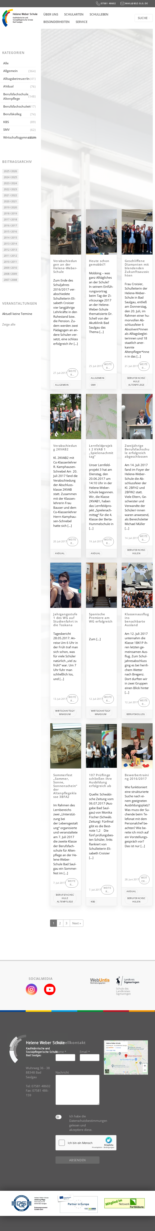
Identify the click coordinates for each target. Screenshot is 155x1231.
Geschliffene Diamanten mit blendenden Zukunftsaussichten (137, 268)
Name (61, 1052)
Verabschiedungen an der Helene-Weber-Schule (65, 266)
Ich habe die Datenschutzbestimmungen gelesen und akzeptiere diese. (84, 1123)
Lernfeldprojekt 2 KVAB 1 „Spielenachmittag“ (101, 451)
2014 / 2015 (10, 237)
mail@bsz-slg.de (136, 3)
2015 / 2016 (10, 231)
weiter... (72, 372)
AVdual (8, 86)
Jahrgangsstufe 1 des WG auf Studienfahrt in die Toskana (65, 619)
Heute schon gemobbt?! (99, 262)
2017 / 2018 (10, 219)
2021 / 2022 (10, 195)
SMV (6, 129)
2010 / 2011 (10, 261)
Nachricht (62, 1072)
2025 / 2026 (10, 171)
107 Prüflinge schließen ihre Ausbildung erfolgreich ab (100, 780)
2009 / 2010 (10, 267)
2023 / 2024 (10, 183)
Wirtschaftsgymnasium (19, 137)
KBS (6, 122)
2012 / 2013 (10, 249)
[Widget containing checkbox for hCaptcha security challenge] (86, 1142)
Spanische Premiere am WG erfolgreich (101, 617)
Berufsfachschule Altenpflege (15, 96)
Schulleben (99, 14)
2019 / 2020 (10, 207)
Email (85, 1052)
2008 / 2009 (10, 273)
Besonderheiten (56, 22)
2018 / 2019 (10, 213)
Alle (6, 63)
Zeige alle (8, 324)
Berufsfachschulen (16, 106)
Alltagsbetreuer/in (16, 79)
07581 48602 (108, 3)
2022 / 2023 (10, 189)
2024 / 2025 (10, 177)
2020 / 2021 (10, 201)
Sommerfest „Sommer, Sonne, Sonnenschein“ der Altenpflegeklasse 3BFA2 (65, 786)
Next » (76, 923)
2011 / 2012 (10, 255)
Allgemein (10, 71)
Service (81, 22)
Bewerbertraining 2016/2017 (137, 777)
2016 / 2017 (10, 225)
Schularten (74, 14)
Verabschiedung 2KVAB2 (65, 447)
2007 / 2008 (10, 280)
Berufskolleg (12, 114)
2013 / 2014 (10, 243)
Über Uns (50, 14)
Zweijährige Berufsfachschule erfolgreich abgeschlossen (137, 451)
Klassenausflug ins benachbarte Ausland (137, 619)
